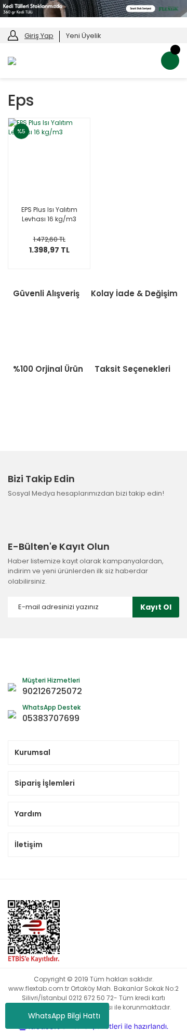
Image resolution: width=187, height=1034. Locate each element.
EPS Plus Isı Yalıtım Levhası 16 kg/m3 (49, 214)
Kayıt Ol (155, 607)
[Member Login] (13, 35)
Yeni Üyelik (83, 36)
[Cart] (170, 61)
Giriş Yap (39, 36)
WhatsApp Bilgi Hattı (64, 1016)
